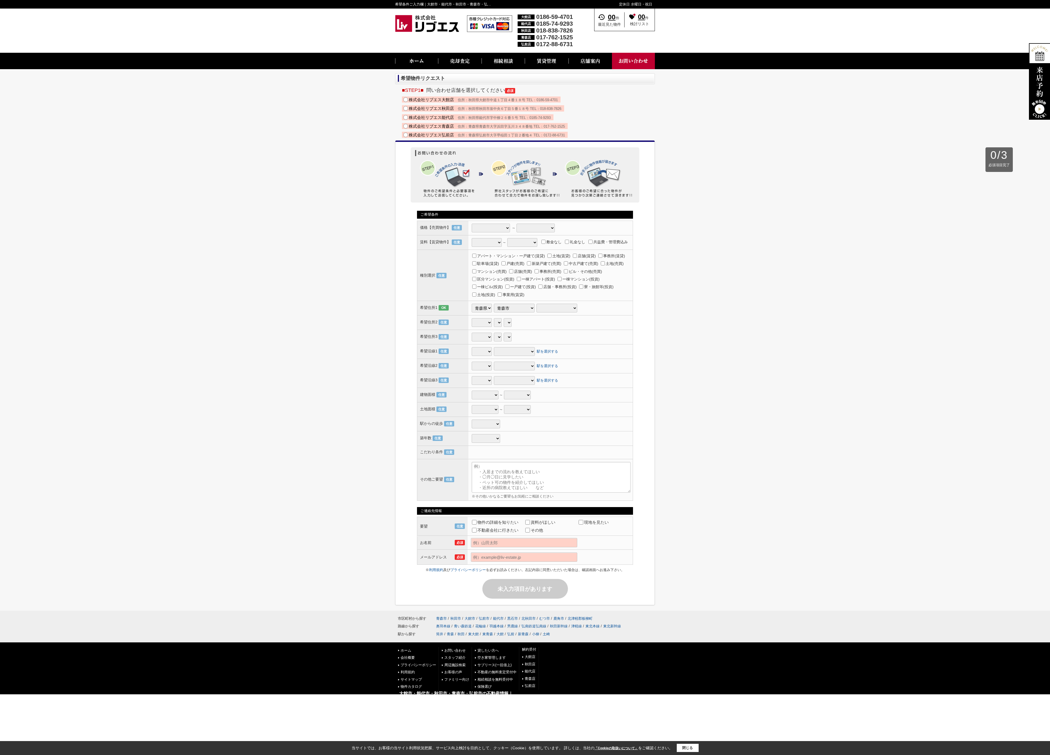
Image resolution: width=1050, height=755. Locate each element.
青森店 (530, 679)
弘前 (510, 634)
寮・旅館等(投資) (599, 287)
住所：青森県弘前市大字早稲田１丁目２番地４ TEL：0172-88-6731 (487, 135)
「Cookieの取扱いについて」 (616, 748)
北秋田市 (528, 618)
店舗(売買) (523, 271)
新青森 (523, 634)
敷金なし (554, 242)
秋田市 (455, 618)
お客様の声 (453, 672)
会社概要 (408, 657)
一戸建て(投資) (523, 287)
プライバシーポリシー (468, 570)
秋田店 (530, 664)
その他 (537, 530)
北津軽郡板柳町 (580, 618)
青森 (450, 634)
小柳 (535, 634)
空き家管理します (491, 657)
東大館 (473, 634)
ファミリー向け (456, 679)
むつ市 (544, 618)
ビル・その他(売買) (585, 271)
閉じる (687, 748)
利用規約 (436, 570)
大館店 (530, 657)
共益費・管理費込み (610, 242)
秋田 (461, 634)
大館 (500, 634)
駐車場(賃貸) (488, 263)
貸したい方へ (488, 650)
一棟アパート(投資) (538, 279)
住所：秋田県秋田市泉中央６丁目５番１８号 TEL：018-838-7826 (485, 108)
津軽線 (576, 626)
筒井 (439, 634)
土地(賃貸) (561, 256)
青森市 (441, 618)
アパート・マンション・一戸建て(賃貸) (511, 256)
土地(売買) (615, 263)
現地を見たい (596, 522)
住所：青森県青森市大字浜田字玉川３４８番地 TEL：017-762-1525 (487, 126)
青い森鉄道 (463, 626)
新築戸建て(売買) (546, 263)
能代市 (498, 618)
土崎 (546, 634)
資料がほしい (543, 522)
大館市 (470, 618)
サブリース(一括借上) (494, 665)
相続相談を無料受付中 (495, 679)
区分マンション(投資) (495, 279)
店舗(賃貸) (587, 256)
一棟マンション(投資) (581, 279)
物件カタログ (411, 686)
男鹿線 (512, 626)
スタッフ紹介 (455, 657)
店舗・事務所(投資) (560, 287)
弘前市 (484, 618)
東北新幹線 (612, 626)
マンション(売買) (492, 271)
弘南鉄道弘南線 (533, 626)
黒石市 (512, 618)
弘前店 (530, 686)
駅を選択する (547, 351)
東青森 (487, 634)
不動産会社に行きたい (497, 530)
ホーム (406, 650)
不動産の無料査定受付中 (497, 672)
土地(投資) (486, 294)
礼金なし (577, 242)
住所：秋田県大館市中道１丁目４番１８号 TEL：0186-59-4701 (483, 99)
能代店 (530, 671)
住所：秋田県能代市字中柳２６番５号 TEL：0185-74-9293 (480, 117)
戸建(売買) (515, 263)
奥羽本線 (443, 626)
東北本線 (592, 626)
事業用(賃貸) (513, 294)
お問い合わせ (455, 650)
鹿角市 (558, 618)
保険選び (484, 686)
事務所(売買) (550, 271)
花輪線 (480, 626)
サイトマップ (411, 679)
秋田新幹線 (559, 626)
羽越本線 (496, 626)
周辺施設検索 (455, 665)
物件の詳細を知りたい (497, 522)
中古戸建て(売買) (583, 263)
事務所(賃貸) (614, 256)
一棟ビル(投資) (490, 287)
